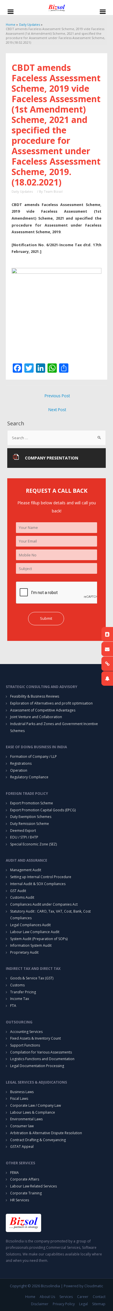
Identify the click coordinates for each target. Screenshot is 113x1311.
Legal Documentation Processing (37, 1065)
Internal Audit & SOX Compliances (37, 883)
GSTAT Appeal (22, 1146)
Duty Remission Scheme (29, 823)
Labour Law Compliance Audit (34, 931)
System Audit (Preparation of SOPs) (39, 938)
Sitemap (98, 1303)
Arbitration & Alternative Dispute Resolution (46, 1132)
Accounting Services (26, 1031)
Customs (17, 985)
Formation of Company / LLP (33, 756)
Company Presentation (51, 458)
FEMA (14, 1172)
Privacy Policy (64, 1303)
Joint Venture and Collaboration (36, 716)
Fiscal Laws (19, 1098)
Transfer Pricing (23, 992)
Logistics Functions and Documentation (42, 1058)
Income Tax (19, 998)
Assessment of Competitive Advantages (42, 710)
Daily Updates (22, 191)
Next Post (57, 409)
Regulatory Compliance (29, 777)
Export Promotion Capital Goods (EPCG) (43, 810)
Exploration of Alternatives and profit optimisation (51, 703)
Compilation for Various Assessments (41, 1052)
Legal (83, 1303)
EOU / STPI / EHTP (24, 837)
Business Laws (22, 1091)
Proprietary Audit (24, 952)
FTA (13, 1005)
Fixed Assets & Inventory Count (35, 1038)
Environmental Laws (26, 1119)
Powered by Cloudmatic (83, 1286)
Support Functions (25, 1045)
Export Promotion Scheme (31, 803)
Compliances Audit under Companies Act (44, 904)
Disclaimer (39, 1303)
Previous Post (57, 395)
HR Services (19, 1200)
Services (66, 1296)
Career (82, 1296)
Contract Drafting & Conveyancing (38, 1139)
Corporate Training (26, 1193)
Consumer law (22, 1126)
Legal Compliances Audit (30, 924)
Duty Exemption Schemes (30, 816)
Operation (18, 770)
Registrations (21, 763)
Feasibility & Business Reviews (34, 696)
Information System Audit (31, 945)
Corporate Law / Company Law (35, 1105)
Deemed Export (23, 830)
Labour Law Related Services (33, 1186)
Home (30, 1296)
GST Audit (18, 890)
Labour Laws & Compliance (32, 1112)
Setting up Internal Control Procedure (40, 876)
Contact (99, 1296)
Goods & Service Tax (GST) (31, 978)
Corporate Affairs (24, 1179)
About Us (47, 1296)
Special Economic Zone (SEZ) (33, 844)
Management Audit (25, 869)
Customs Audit (22, 897)
